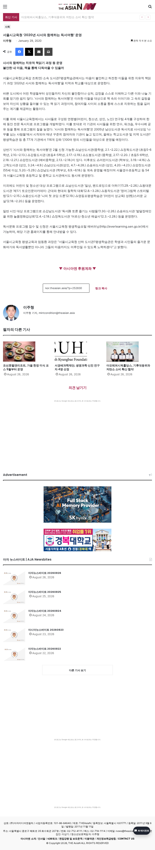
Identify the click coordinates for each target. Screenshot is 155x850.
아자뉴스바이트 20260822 (44, 649)
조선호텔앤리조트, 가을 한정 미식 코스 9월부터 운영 (26, 367)
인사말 (41, 838)
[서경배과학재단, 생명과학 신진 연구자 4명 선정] (77, 351)
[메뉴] (5, 7)
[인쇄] (48, 52)
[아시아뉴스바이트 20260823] (14, 635)
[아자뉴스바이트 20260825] (14, 597)
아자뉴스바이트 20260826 (44, 573)
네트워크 (52, 838)
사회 (7, 26)
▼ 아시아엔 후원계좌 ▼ (77, 268)
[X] (29, 52)
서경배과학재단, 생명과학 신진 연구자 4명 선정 (77, 367)
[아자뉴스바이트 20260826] (14, 578)
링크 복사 (101, 288)
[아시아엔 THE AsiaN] (77, 6)
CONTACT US (126, 838)
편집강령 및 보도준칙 (71, 838)
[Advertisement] (77, 432)
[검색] (150, 7)
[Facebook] (19, 52)
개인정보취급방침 (106, 838)
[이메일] (39, 52)
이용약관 (89, 838)
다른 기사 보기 (77, 670)
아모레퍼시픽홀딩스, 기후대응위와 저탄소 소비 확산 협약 (57, 17)
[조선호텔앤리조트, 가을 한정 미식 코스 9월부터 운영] (26, 351)
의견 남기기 (78, 388)
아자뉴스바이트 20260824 (44, 611)
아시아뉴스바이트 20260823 (46, 630)
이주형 (7, 40)
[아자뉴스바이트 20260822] (14, 654)
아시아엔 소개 (28, 838)
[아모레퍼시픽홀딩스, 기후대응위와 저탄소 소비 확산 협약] (129, 351)
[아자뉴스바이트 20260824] (14, 616)
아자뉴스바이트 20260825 (44, 592)
